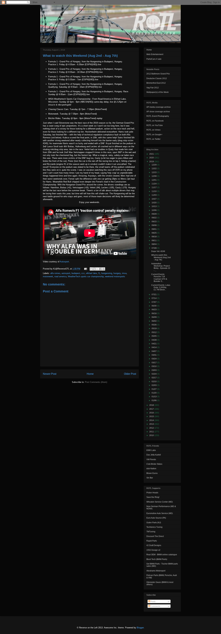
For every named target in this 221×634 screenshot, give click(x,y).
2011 (151, 432)
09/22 (154, 218)
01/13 (154, 396)
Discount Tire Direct (155, 536)
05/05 (154, 336)
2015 (151, 416)
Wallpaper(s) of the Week (157, 92)
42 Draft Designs (153, 545)
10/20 (154, 203)
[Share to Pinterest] (103, 269)
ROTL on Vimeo (153, 130)
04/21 (154, 344)
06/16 (154, 313)
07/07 (154, 302)
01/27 (154, 389)
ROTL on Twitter (153, 139)
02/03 (154, 385)
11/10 (154, 191)
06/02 (154, 321)
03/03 (154, 370)
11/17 (154, 187)
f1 (99, 273)
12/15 (154, 172)
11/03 (154, 195)
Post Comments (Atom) (96, 382)
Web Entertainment (154, 54)
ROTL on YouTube (154, 125)
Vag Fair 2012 (152, 88)
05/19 (154, 328)
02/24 (154, 374)
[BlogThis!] (94, 269)
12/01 (154, 180)
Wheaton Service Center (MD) (159, 502)
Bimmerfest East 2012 (156, 83)
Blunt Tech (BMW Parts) (156, 559)
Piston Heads (152, 493)
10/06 (154, 210)
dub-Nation (151, 468)
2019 (151, 161)
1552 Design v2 (153, 550)
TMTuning (150, 531)
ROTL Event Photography (157, 116)
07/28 (154, 248)
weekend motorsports (115, 276)
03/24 (154, 359)
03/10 (154, 366)
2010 (151, 435)
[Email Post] (85, 269)
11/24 (154, 184)
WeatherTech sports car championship (86, 276)
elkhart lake (91, 273)
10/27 (154, 199)
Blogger (140, 627)
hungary (117, 273)
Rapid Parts (151, 541)
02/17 (154, 378)
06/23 (154, 309)
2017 (151, 409)
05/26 (154, 325)
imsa (124, 273)
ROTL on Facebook (155, 121)
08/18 (154, 236)
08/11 (154, 240)
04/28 (154, 340)
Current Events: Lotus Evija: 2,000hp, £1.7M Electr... (160, 287)
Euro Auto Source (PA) (156, 518)
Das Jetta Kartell (153, 455)
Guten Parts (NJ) (153, 522)
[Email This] (91, 269)
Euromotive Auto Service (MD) (159, 513)
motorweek (48, 276)
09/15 (154, 221)
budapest (76, 273)
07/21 (154, 294)
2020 (151, 158)
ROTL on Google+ (154, 134)
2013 (151, 424)
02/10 (154, 381)
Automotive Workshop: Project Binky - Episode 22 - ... (160, 267)
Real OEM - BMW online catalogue (161, 554)
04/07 (154, 351)
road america (60, 276)
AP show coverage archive (158, 111)
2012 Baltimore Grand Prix (158, 74)
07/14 (154, 298)
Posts (152, 601)
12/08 (154, 176)
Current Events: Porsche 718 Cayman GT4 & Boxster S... (159, 277)
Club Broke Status (154, 464)
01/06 (154, 400)
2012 (151, 428)
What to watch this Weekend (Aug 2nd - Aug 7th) (80, 55)
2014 (151, 420)
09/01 (154, 229)
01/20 (154, 393)
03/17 (154, 362)
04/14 (154, 347)
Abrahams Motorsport (155, 571)
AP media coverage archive (158, 107)
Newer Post (49, 373)
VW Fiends (151, 459)
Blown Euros (152, 473)
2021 (151, 154)
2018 (151, 405)
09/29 (154, 214)
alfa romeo (55, 273)
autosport (65, 273)
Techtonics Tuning (154, 527)
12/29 (154, 165)
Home (90, 373)
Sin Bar (149, 478)
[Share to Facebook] (100, 269)
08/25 (154, 233)
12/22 (154, 168)
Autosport (64, 261)
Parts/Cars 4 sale (153, 59)
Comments (155, 606)
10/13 (154, 206)
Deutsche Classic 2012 (156, 78)
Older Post (130, 373)
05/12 (154, 332)
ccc (83, 273)
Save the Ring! (152, 497)
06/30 (154, 306)
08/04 (154, 244)
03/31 (154, 355)
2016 (151, 413)
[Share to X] (97, 269)
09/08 (154, 225)
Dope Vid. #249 (158, 251)
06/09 (154, 317)
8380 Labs (151, 450)
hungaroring (106, 273)
